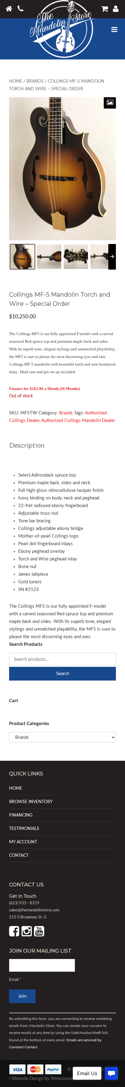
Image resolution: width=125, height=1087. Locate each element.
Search (62, 673)
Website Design (27, 1078)
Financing (20, 815)
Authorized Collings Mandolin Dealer (78, 420)
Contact (19, 855)
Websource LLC (66, 1078)
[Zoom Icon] (110, 103)
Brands (35, 81)
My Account (23, 842)
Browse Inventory (31, 801)
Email (15, 980)
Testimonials (24, 828)
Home (15, 81)
